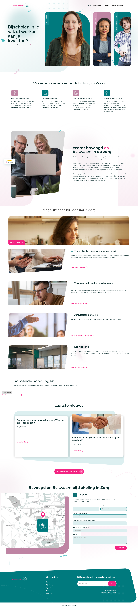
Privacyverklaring (111, 590)
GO (112, 583)
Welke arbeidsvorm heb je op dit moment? (85, 520)
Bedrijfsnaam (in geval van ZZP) (81, 527)
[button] (98, 5)
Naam (74, 506)
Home (89, 5)
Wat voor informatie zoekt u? (81, 513)
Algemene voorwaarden (108, 592)
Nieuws (113, 5)
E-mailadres (103, 506)
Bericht (75, 534)
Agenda (106, 5)
